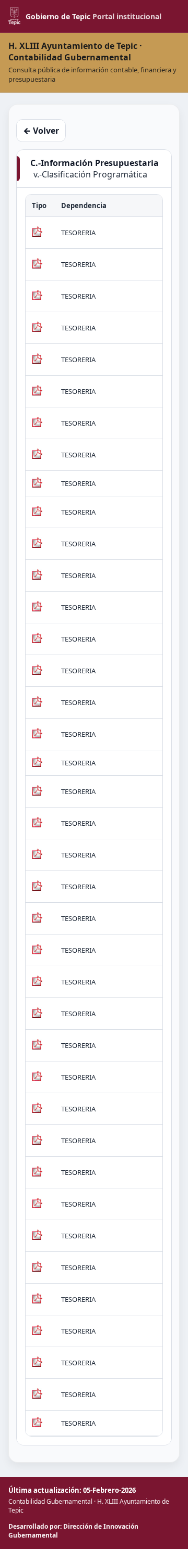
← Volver (41, 130)
